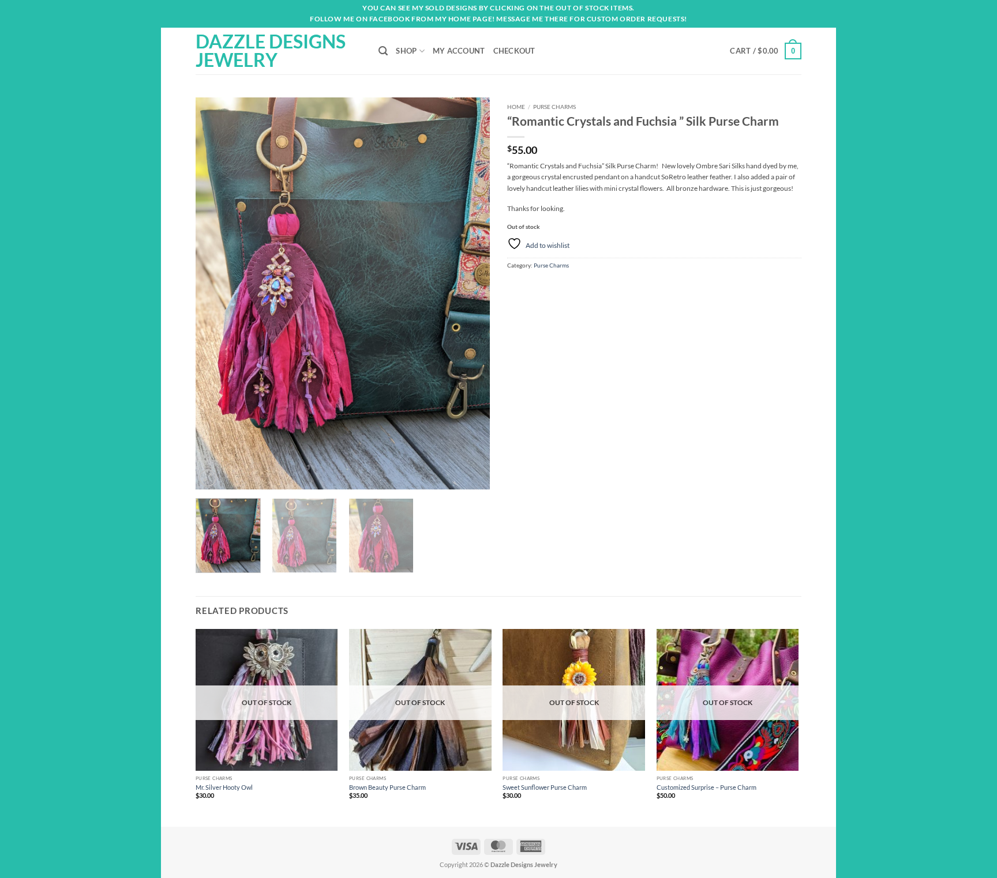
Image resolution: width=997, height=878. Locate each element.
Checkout (514, 50)
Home (516, 106)
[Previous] (215, 293)
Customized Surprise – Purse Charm (706, 787)
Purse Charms (554, 106)
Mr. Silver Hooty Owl (224, 787)
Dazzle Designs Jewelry (271, 50)
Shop (406, 50)
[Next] (469, 293)
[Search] (383, 51)
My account (459, 50)
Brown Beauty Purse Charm (387, 787)
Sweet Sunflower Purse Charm (545, 787)
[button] (765, 51)
